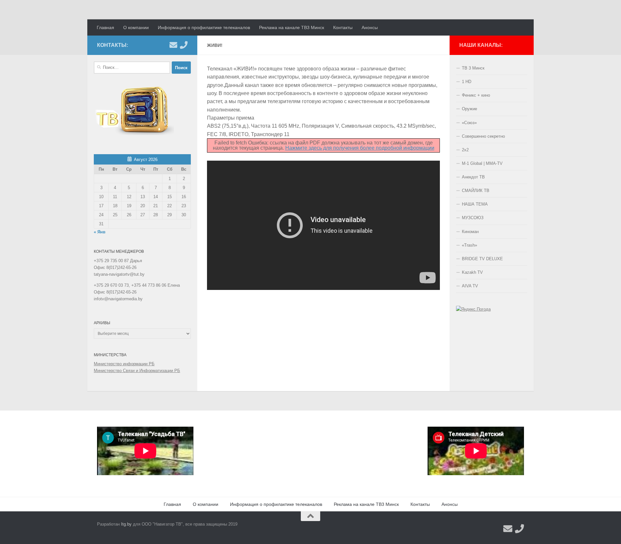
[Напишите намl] (173, 45)
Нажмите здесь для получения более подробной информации (359, 148)
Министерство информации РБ (124, 363)
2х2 (465, 149)
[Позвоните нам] (184, 45)
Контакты (343, 27)
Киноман (470, 231)
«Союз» (469, 122)
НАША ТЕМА (475, 204)
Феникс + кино (476, 95)
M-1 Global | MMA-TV (482, 163)
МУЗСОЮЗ (473, 217)
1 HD (466, 81)
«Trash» (469, 245)
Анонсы (370, 27)
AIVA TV (470, 285)
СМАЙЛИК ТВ (475, 190)
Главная (105, 27)
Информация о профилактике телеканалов (204, 27)
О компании (136, 27)
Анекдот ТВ (473, 177)
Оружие (469, 108)
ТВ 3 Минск (473, 68)
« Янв (99, 231)
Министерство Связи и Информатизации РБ (137, 370)
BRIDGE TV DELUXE (482, 258)
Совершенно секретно (483, 136)
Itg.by (126, 524)
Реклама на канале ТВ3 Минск (291, 27)
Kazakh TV (472, 272)
